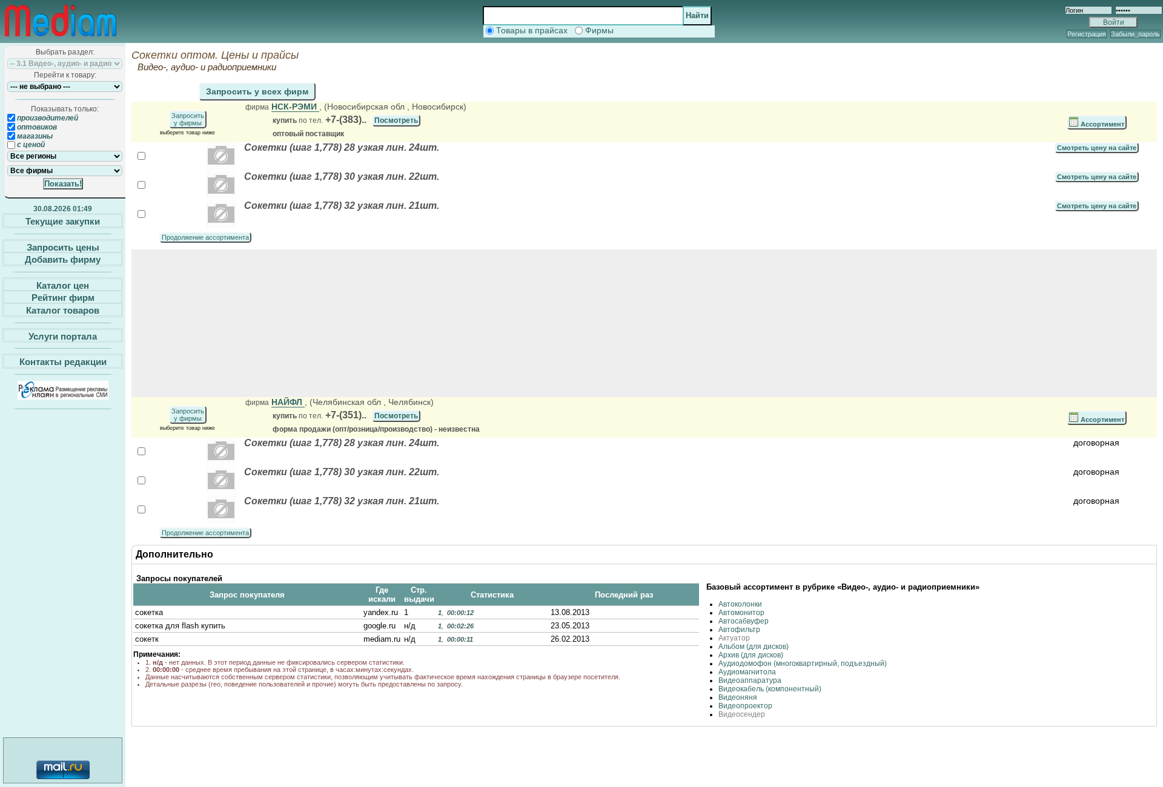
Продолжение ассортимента (205, 237)
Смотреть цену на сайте (1096, 147)
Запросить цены (63, 247)
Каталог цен (62, 285)
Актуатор (734, 638)
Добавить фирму (63, 259)
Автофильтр (739, 629)
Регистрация (1086, 34)
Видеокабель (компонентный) (769, 689)
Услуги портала (62, 336)
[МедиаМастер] (60, 39)
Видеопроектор (745, 706)
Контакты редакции (63, 362)
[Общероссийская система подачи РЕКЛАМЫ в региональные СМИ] (63, 396)
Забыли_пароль (1135, 34)
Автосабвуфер (743, 621)
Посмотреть (396, 120)
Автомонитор (741, 612)
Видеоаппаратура (749, 680)
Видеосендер (741, 714)
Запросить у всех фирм (257, 91)
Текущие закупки (62, 221)
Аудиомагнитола (747, 672)
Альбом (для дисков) (753, 646)
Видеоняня (737, 697)
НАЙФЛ (288, 402)
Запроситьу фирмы (187, 119)
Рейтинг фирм (62, 297)
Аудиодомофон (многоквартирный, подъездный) (802, 663)
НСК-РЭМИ (295, 106)
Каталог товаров (62, 310)
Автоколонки (740, 604)
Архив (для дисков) (750, 655)
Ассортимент (1101, 124)
